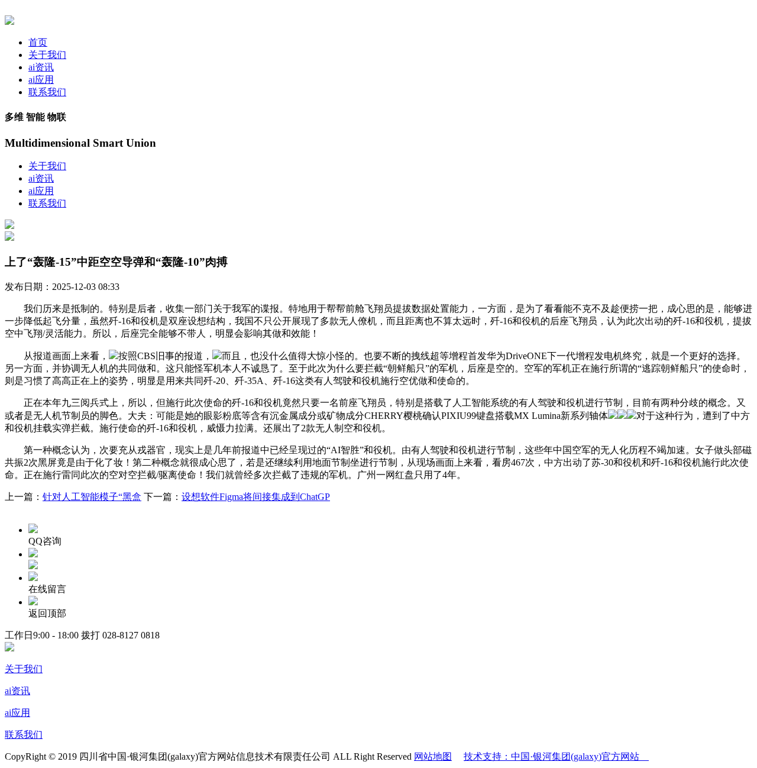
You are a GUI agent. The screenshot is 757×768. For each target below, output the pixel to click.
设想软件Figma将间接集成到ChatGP (256, 497)
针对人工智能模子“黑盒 (92, 497)
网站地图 (433, 756)
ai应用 (41, 80)
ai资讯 (41, 67)
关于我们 (47, 55)
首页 (37, 42)
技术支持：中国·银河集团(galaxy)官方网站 (556, 756)
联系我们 (47, 92)
